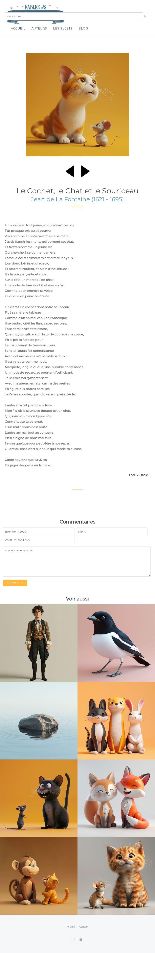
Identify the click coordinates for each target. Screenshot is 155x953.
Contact (83, 926)
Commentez (15, 582)
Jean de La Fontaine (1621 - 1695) (77, 199)
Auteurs (39, 28)
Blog (83, 28)
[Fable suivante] (85, 170)
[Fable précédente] (70, 170)
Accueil (18, 28)
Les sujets (62, 28)
